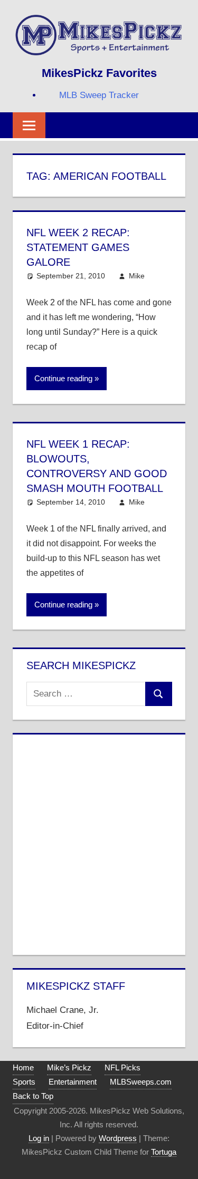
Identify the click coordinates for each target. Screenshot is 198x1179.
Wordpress (118, 1138)
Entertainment (73, 1081)
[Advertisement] (99, 842)
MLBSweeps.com (141, 1081)
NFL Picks (122, 1067)
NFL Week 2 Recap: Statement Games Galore (78, 247)
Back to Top (33, 1095)
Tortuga (163, 1151)
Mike (137, 276)
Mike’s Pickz (69, 1067)
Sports (24, 1081)
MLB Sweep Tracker (99, 95)
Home (23, 1067)
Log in (39, 1138)
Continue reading (63, 378)
